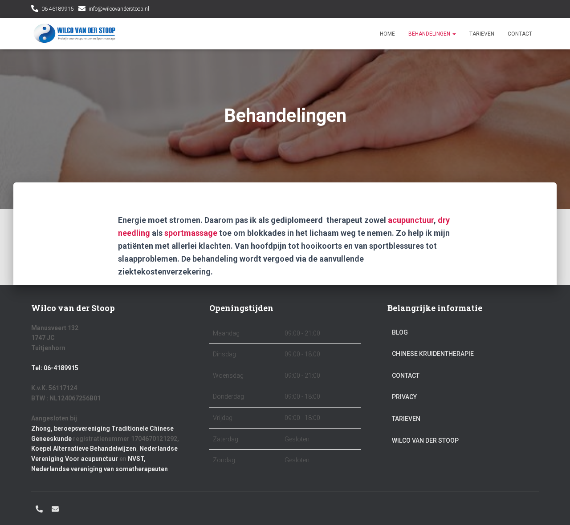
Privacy (404, 396)
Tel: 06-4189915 (54, 368)
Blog (400, 332)
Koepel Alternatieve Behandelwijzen (83, 448)
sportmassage (190, 233)
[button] (454, 34)
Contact (520, 34)
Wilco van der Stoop (425, 440)
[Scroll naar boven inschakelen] (552, 507)
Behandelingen (430, 34)
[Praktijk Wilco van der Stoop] (74, 34)
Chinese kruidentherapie (433, 353)
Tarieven (481, 34)
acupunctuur (411, 220)
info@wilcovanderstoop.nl (119, 9)
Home (387, 34)
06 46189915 (57, 9)
